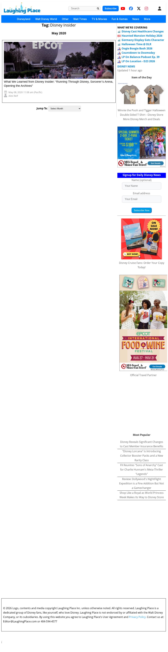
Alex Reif (13, 95)
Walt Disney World (46, 19)
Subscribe (111, 8)
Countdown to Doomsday (138, 52)
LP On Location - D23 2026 (138, 61)
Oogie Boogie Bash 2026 (137, 48)
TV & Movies (99, 19)
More (147, 19)
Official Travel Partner (143, 375)
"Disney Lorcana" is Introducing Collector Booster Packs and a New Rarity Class (141, 455)
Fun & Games (120, 19)
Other (65, 19)
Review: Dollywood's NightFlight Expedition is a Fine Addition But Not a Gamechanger (141, 483)
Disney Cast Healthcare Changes (143, 31)
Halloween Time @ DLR (136, 44)
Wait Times (80, 19)
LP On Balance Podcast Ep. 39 (141, 57)
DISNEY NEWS (126, 66)
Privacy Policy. (137, 617)
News (135, 19)
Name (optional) (142, 180)
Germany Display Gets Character (143, 40)
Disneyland (23, 19)
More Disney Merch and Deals (141, 119)
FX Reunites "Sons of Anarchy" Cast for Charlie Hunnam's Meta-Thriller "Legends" (141, 469)
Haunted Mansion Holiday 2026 (142, 35)
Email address (141, 193)
